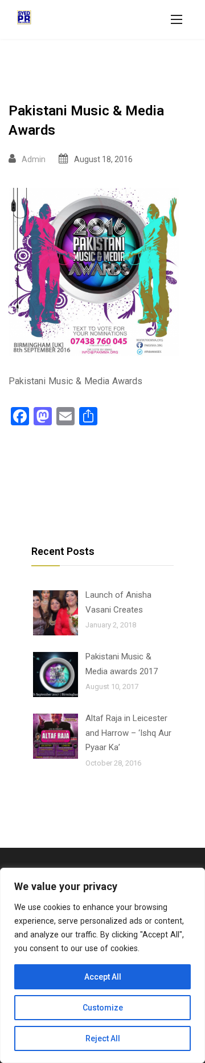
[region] (102, 965)
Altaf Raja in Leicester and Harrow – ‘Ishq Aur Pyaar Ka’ (128, 732)
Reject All (102, 1038)
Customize (103, 1007)
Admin (34, 159)
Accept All (102, 976)
